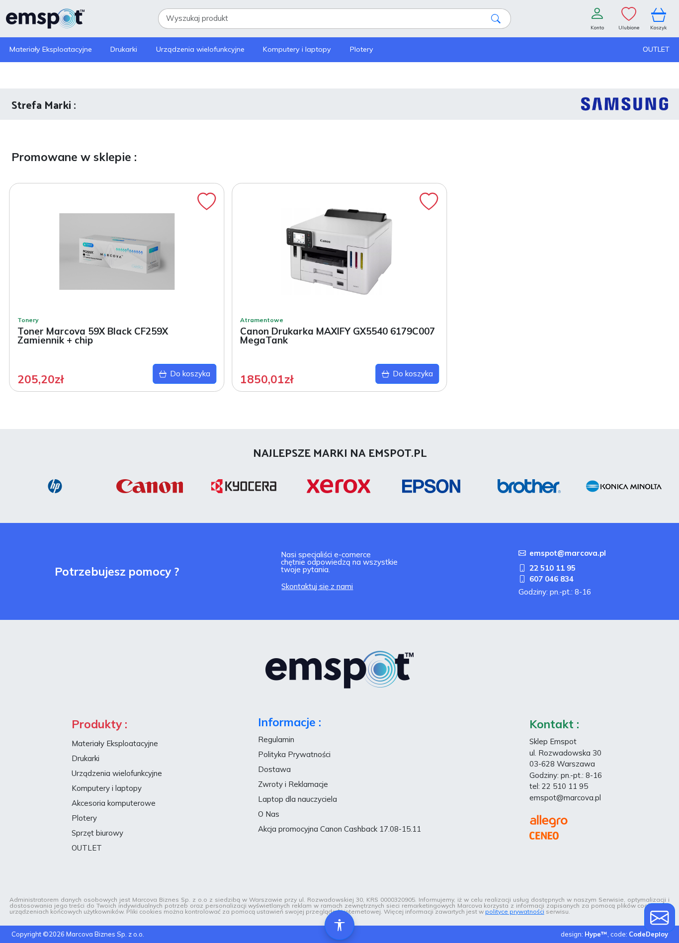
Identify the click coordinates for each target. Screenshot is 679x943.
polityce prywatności (514, 911)
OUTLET (87, 848)
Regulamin (276, 739)
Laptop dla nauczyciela (297, 799)
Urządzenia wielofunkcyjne (117, 773)
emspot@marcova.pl (567, 553)
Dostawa (274, 769)
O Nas (268, 814)
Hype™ (596, 934)
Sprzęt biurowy (97, 833)
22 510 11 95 (552, 568)
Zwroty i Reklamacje (293, 784)
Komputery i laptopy (107, 788)
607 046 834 (551, 579)
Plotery (84, 818)
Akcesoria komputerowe (114, 803)
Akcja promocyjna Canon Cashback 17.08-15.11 (339, 829)
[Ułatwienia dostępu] (339, 925)
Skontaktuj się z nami (317, 586)
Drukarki (85, 758)
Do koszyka (190, 373)
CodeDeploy (648, 934)
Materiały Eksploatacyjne (115, 743)
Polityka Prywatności (294, 754)
